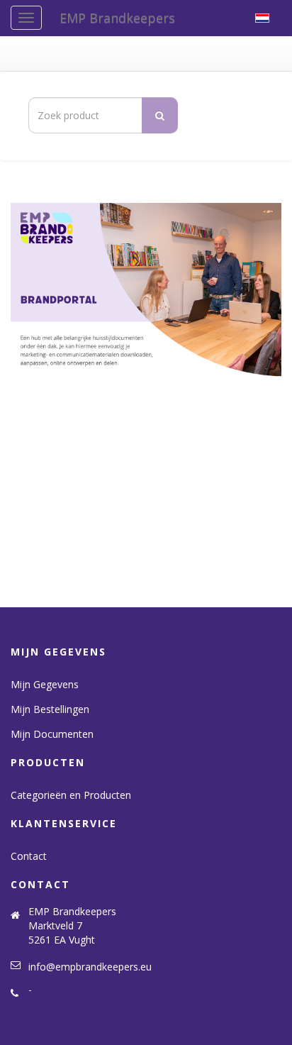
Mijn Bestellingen (50, 709)
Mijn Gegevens (45, 684)
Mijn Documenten (52, 734)
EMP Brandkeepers (117, 17)
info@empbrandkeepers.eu (90, 966)
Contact (29, 856)
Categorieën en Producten (71, 795)
